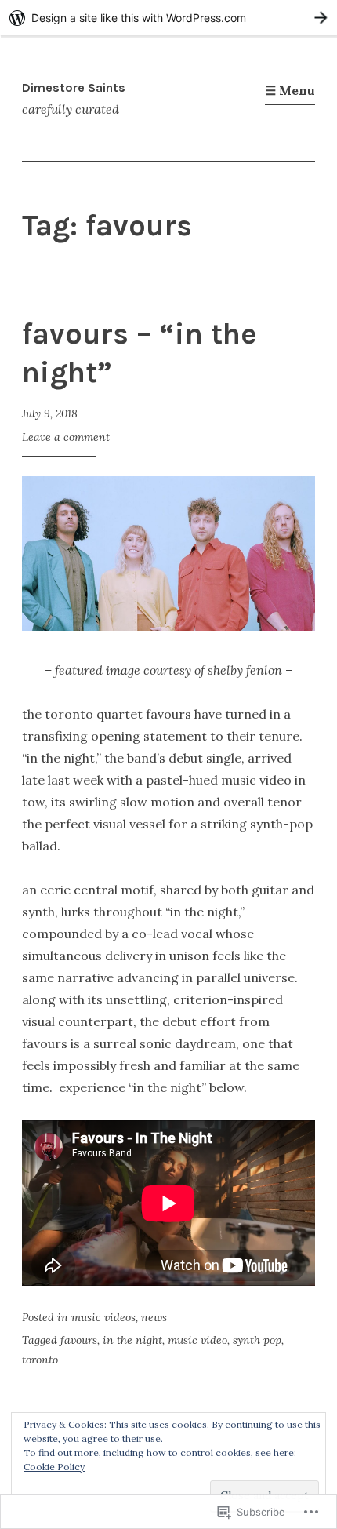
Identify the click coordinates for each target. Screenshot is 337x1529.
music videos (103, 1317)
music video (197, 1340)
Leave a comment (66, 437)
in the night (132, 1340)
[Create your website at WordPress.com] (168, 17)
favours (78, 1340)
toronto (40, 1359)
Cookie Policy (54, 1467)
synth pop (257, 1340)
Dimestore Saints (73, 87)
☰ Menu (290, 90)
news (154, 1317)
